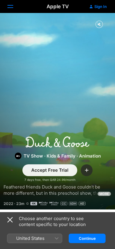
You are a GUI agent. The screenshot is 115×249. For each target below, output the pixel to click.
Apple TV (58, 6)
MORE (104, 194)
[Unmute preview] (99, 24)
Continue (87, 238)
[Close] (10, 219)
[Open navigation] (13, 6)
